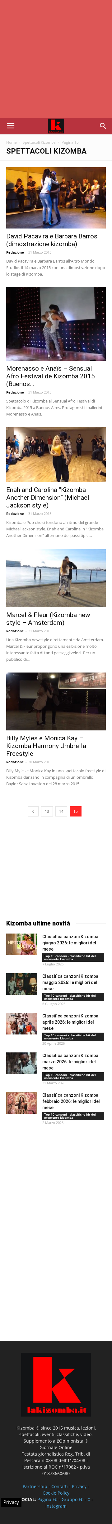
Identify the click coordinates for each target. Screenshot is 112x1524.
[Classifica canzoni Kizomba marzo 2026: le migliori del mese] (21, 1063)
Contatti (59, 1486)
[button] (103, 126)
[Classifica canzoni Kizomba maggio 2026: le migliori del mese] (21, 984)
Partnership (35, 1486)
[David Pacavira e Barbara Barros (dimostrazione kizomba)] (56, 198)
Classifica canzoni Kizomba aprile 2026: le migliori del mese (70, 1022)
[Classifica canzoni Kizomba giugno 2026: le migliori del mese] (21, 944)
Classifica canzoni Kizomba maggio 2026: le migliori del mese (70, 982)
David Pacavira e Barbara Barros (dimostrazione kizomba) (51, 240)
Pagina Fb (47, 1499)
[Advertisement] (56, 59)
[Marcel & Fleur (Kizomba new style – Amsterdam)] (56, 578)
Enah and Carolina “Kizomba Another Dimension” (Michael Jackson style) (47, 497)
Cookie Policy (56, 1493)
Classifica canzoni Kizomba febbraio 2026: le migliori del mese (71, 1101)
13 (47, 811)
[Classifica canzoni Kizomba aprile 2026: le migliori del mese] (21, 1023)
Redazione (15, 252)
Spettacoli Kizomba (39, 142)
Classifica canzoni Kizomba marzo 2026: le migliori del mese (70, 1061)
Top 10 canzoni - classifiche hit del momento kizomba (70, 957)
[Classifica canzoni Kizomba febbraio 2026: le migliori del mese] (21, 1103)
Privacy (79, 1486)
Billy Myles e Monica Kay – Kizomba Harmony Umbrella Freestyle (46, 745)
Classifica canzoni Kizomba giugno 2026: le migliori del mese (70, 942)
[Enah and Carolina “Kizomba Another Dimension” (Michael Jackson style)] (56, 454)
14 (61, 811)
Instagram (56, 1506)
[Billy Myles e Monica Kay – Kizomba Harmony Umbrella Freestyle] (56, 701)
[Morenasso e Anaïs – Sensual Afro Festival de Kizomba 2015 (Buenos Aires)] (56, 324)
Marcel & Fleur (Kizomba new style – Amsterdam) (48, 618)
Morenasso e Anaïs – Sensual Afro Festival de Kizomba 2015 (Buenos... (50, 376)
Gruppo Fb (73, 1499)
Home (11, 142)
